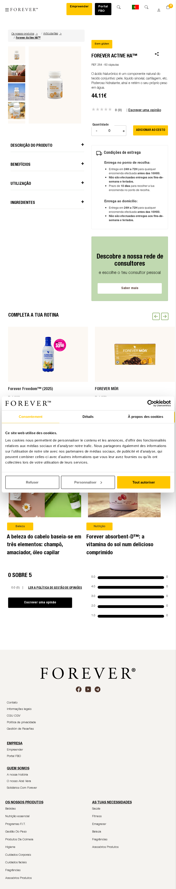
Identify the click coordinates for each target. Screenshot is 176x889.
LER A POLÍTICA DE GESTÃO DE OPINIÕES (55, 587)
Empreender (79, 6)
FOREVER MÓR (106, 389)
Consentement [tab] (30, 417)
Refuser (32, 482)
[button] (25, 34)
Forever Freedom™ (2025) (30, 389)
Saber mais (129, 288)
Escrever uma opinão (40, 602)
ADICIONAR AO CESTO (150, 130)
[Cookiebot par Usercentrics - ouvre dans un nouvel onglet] (151, 403)
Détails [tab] (88, 417)
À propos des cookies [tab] (145, 417)
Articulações (50, 33)
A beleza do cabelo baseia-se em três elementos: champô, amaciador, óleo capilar (44, 545)
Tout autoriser (143, 482)
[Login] (157, 8)
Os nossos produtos (24, 34)
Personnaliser (85, 482)
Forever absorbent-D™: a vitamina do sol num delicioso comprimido (119, 545)
